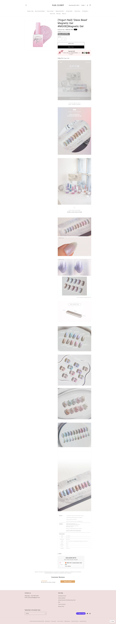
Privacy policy (53, 621)
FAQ (59, 602)
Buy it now (71, 47)
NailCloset (35, 621)
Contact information (74, 621)
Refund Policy (61, 606)
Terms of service (60, 621)
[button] (26, 5)
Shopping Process (62, 595)
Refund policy (47, 621)
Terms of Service (61, 604)
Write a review (67, 581)
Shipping (59, 31)
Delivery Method (61, 597)
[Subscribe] (45, 613)
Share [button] (60, 553)
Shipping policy (67, 621)
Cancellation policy (83, 621)
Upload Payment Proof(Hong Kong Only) (67, 600)
